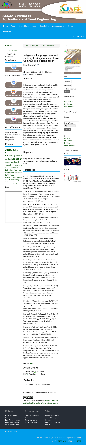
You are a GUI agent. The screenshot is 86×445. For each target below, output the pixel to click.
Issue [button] (34, 26)
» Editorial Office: (11, 51)
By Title (67, 143)
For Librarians (69, 106)
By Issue (67, 138)
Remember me (71, 89)
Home (5, 26)
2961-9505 (77, 441)
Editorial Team (24, 26)
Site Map (48, 420)
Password (67, 86)
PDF (31, 363)
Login (81, 36)
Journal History (50, 418)
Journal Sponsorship (52, 415)
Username (67, 82)
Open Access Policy (12, 425)
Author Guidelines (31, 418)
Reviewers (7, 31)
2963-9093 (62, 441)
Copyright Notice (31, 420)
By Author (68, 141)
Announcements (58, 26)
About (13, 26)
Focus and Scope (11, 415)
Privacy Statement (31, 422)
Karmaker (50, 46)
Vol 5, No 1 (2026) (38, 46)
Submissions (44, 26)
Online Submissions (32, 415)
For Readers (68, 102)
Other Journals (69, 145)
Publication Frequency (13, 422)
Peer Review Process (12, 420)
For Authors (68, 104)
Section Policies (10, 418)
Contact (70, 26)
